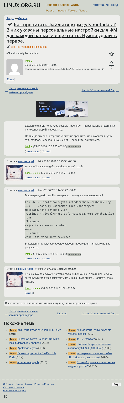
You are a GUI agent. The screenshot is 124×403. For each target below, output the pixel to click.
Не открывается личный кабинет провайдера (23, 90)
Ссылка (11, 79)
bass (28, 173)
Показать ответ (33, 151)
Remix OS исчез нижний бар (98, 90)
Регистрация (100, 4)
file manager (24, 46)
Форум (50, 10)
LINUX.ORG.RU (22, 5)
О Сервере (8, 384)
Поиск (83, 10)
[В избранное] (111, 54)
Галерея (64, 4)
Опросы (61, 10)
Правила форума (24, 384)
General (22, 18)
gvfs (34, 46)
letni (27, 61)
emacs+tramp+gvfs (28, 362)
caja (13, 46)
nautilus (42, 46)
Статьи (75, 4)
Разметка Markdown (44, 384)
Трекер (72, 10)
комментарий (26, 161)
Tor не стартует (86, 339)
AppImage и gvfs (27, 348)
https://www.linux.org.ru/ (14, 390)
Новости (51, 4)
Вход (114, 4)
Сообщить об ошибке (13, 387)
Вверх (116, 384)
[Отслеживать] (111, 64)
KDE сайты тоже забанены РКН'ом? (39, 330)
